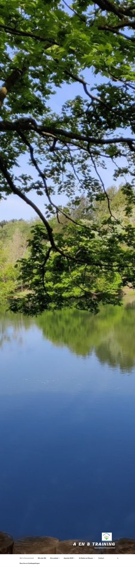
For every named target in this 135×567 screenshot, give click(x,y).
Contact (101, 558)
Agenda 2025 (68, 558)
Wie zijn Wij (42, 558)
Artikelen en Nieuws (86, 558)
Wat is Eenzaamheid (27, 558)
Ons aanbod (54, 558)
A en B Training (94, 544)
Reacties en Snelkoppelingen (30, 563)
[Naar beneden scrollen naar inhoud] (117, 558)
